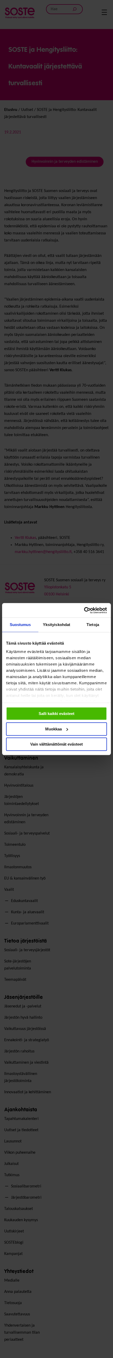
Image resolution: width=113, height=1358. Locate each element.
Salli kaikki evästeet (56, 713)
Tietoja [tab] (92, 624)
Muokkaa (53, 729)
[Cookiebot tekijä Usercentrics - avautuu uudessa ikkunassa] (84, 610)
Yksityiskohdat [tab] (56, 624)
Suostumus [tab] (20, 624)
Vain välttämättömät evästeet (56, 744)
